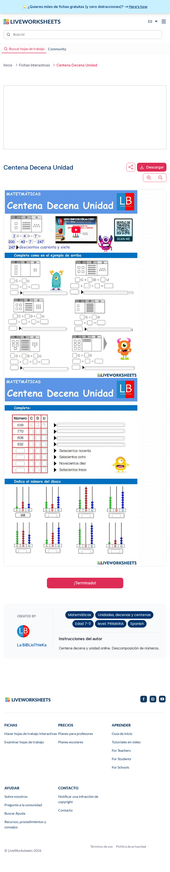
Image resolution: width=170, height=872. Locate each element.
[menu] (163, 21)
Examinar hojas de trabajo (24, 742)
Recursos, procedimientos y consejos (25, 824)
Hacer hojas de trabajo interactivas (30, 733)
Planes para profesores (75, 733)
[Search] (9, 34)
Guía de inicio (122, 733)
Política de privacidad (131, 846)
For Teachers (121, 750)
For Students (121, 759)
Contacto (65, 810)
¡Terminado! (85, 583)
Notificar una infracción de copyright (78, 799)
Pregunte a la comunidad (23, 805)
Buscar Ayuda (14, 813)
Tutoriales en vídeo (126, 742)
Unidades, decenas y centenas (124, 614)
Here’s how (138, 6)
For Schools (120, 767)
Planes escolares (70, 742)
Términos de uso (101, 846)
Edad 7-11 (83, 623)
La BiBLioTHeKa (31, 645)
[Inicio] (32, 21)
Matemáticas (79, 614)
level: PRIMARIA (111, 623)
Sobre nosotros (16, 796)
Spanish (137, 623)
